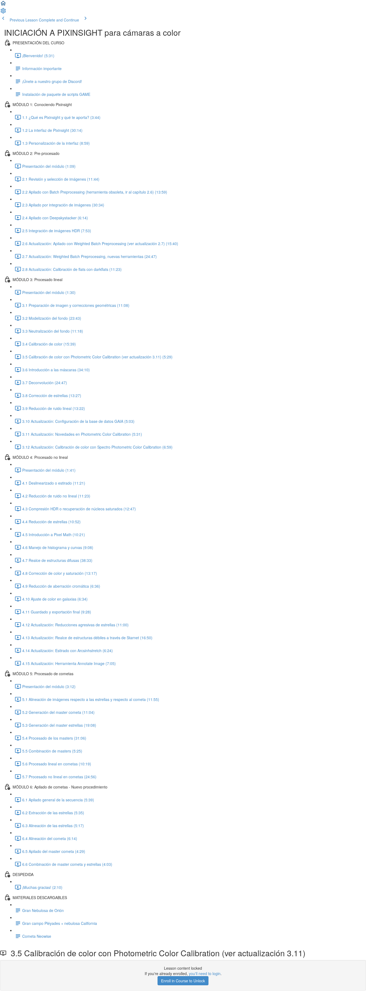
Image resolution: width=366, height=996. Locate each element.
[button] (3, 5)
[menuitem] (3, 12)
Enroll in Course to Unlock (183, 980)
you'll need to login (205, 973)
